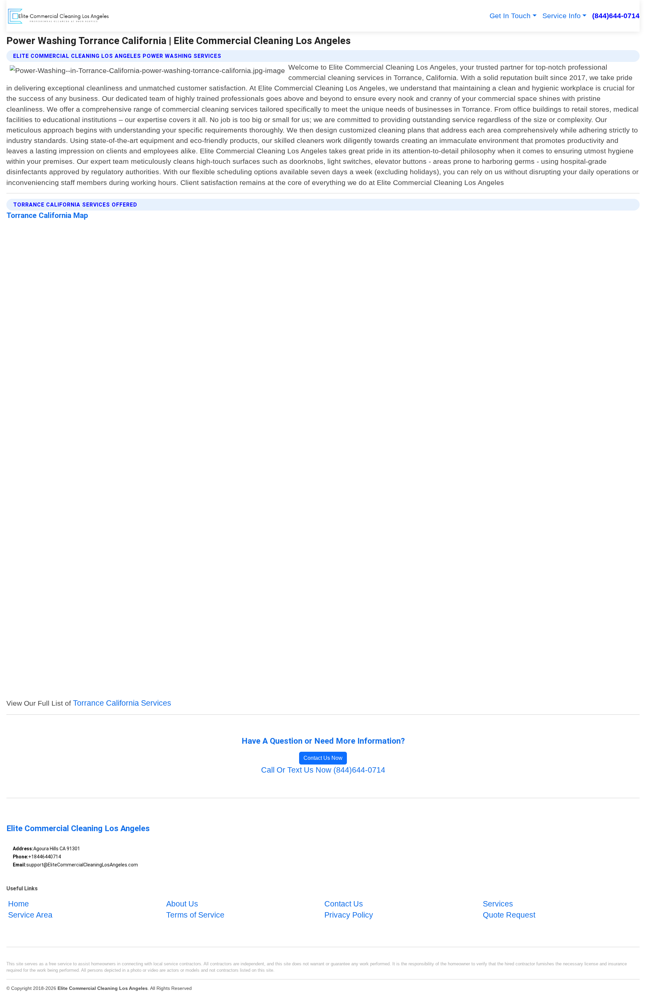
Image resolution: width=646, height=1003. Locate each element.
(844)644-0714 (616, 16)
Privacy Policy (348, 915)
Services (498, 904)
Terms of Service (195, 915)
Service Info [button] (561, 16)
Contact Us (343, 904)
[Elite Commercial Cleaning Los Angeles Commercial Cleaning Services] (58, 16)
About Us (182, 904)
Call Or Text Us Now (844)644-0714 (323, 770)
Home (18, 904)
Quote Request (509, 915)
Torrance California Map (47, 215)
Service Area (30, 915)
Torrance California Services (122, 703)
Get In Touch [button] (510, 16)
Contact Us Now (323, 758)
